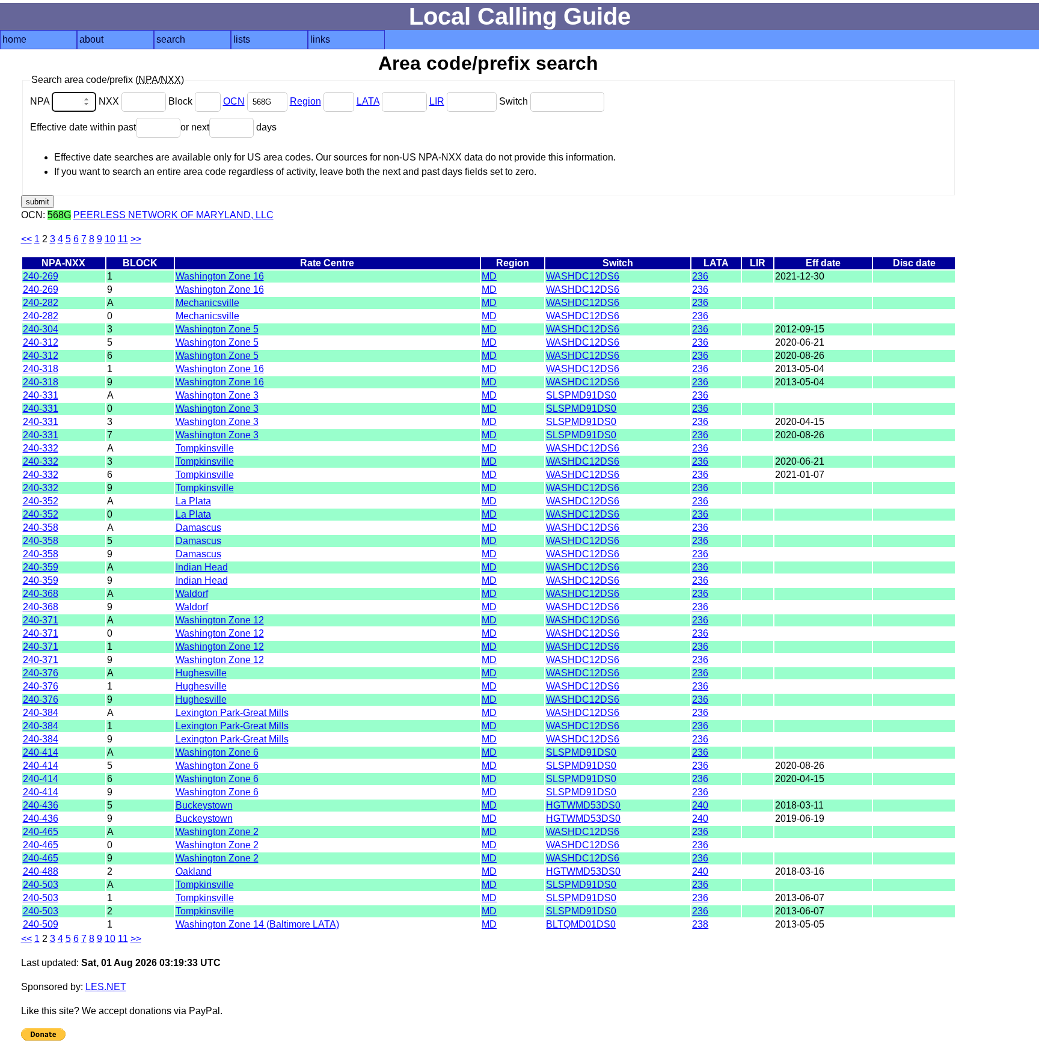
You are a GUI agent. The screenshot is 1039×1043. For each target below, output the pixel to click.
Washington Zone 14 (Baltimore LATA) (257, 924)
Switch (514, 101)
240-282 (40, 303)
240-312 (40, 342)
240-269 (40, 276)
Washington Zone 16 (220, 276)
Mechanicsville (207, 303)
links (320, 39)
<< (26, 239)
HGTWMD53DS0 (583, 805)
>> (135, 239)
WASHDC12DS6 (582, 276)
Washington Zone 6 (217, 752)
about (91, 39)
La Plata (193, 501)
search (170, 39)
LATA (368, 101)
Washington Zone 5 (217, 329)
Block (181, 101)
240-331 (40, 395)
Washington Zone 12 (220, 620)
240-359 (40, 567)
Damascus (198, 527)
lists (241, 39)
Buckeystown (204, 805)
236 (700, 276)
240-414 (40, 752)
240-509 (40, 924)
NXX (110, 101)
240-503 (40, 884)
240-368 (40, 594)
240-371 (40, 620)
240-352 (40, 501)
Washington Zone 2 (217, 832)
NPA (41, 101)
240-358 (40, 527)
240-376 (40, 673)
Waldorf (192, 594)
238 (700, 924)
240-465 (40, 832)
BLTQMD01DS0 (581, 924)
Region (305, 101)
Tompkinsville (205, 448)
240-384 (40, 713)
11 (123, 239)
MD (489, 276)
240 (700, 805)
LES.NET (105, 987)
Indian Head (202, 567)
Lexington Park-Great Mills (232, 713)
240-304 (40, 329)
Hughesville (201, 673)
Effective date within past (83, 127)
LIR (436, 101)
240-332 (40, 448)
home (14, 39)
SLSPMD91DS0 (581, 395)
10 (110, 239)
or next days (228, 127)
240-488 (40, 871)
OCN (234, 101)
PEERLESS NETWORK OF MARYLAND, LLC (173, 215)
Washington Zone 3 (217, 395)
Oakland (194, 871)
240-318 (40, 369)
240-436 (40, 805)
